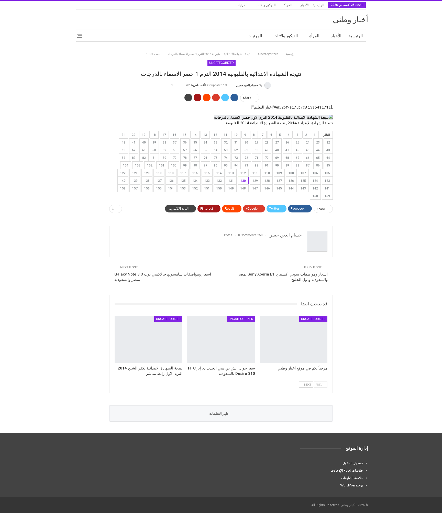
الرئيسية (318, 5)
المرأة (288, 5)
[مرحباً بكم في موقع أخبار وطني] (293, 339)
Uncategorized (221, 63)
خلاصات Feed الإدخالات (347, 470)
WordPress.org (351, 485)
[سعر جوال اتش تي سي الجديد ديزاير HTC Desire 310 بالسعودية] (221, 339)
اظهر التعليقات (219, 413)
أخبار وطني (350, 19)
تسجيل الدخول (352, 463)
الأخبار (304, 5)
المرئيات (242, 5)
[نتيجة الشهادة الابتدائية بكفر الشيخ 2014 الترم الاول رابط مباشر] (148, 339)
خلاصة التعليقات (352, 478)
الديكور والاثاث (266, 5)
